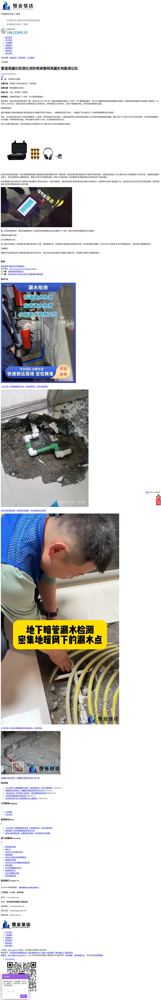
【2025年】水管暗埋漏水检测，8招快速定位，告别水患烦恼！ (29, 788)
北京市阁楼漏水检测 (13, 868)
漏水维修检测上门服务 (37, 953)
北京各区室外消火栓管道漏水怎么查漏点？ (22, 798)
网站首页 (8, 37)
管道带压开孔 (10, 870)
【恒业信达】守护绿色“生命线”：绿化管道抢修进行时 (26, 793)
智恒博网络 (98, 955)
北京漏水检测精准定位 (19, 953)
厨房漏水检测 (10, 847)
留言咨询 (8, 53)
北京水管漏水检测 (12, 873)
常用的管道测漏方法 (16, 271)
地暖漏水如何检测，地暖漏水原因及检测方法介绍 (24, 790)
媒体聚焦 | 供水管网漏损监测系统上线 (19, 831)
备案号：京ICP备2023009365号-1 (13, 955)
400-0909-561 (24, 887)
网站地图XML (79, 955)
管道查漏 (8, 855)
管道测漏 (4, 266)
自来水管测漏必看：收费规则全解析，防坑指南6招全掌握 (27, 833)
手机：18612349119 (10, 950)
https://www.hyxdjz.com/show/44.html (23, 269)
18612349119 (34, 887)
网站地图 (69, 955)
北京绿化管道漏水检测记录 (15, 796)
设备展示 (8, 45)
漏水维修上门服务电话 (64, 953)
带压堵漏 (8, 865)
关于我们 (8, 40)
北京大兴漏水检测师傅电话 (15, 857)
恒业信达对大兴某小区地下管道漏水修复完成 (25, 274)
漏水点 (8, 849)
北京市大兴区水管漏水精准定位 (17, 863)
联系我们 (8, 51)
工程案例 (8, 43)
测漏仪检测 (12, 266)
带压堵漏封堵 (10, 876)
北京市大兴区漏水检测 (14, 852)
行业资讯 (8, 815)
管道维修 (50, 953)
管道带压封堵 (10, 860)
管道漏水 (21, 266)
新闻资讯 (8, 48)
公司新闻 (30, 58)
